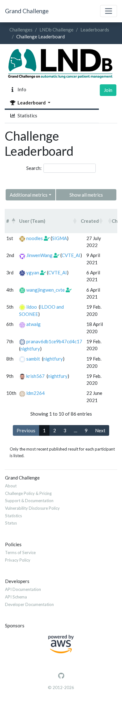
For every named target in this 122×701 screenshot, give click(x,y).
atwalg (33, 324)
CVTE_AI (71, 255)
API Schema (16, 596)
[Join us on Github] (61, 676)
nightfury (30, 348)
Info (21, 89)
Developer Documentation (29, 604)
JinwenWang (39, 255)
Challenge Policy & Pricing (28, 493)
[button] (13, 221)
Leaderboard (31, 102)
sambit (33, 359)
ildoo (31, 307)
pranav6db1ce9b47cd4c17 (54, 341)
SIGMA (59, 238)
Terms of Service (20, 552)
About (11, 485)
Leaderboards (94, 29)
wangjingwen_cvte (45, 290)
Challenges (21, 29)
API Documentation (23, 589)
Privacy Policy (17, 560)
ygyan (32, 272)
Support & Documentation (29, 500)
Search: (34, 168)
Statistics (26, 115)
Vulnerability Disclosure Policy (32, 508)
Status (11, 522)
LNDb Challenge (56, 29)
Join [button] (108, 90)
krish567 (35, 376)
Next (100, 430)
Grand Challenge (26, 10)
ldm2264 (35, 393)
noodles (34, 238)
